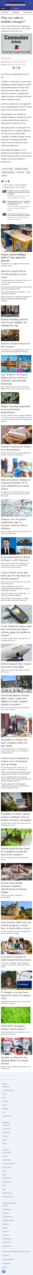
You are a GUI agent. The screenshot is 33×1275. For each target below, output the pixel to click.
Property (5, 1156)
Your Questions (27, 12)
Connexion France (8, 1203)
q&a (28, 172)
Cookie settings (6, 1263)
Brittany (5, 1105)
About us (5, 1228)
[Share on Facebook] (13, 67)
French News (4, 12)
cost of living (7, 169)
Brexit (4, 1185)
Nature (4, 1140)
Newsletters (6, 1224)
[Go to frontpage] (15, 3)
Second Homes (7, 1160)
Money (4, 1171)
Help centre (6, 1235)
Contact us (6, 1231)
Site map (4, 1267)
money (4, 176)
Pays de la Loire (7, 1116)
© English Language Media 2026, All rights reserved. (16, 1251)
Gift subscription (7, 1209)
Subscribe (16, 8)
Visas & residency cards (9, 1163)
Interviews (5, 1136)
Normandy (5, 1101)
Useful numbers (7, 1246)
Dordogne (5, 1108)
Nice (4, 1112)
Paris (4, 1097)
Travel (4, 1094)
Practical (6, 1150)
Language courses (7, 1217)
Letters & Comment (8, 1090)
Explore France (7, 1129)
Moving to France (7, 1193)
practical (20, 172)
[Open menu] (5, 8)
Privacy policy (6, 1255)
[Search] (30, 3)
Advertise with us (7, 1239)
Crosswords (6, 1125)
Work (4, 1189)
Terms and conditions (8, 1259)
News (4, 1084)
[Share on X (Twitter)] (16, 67)
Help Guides (15, 12)
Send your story (7, 1242)
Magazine (6, 1122)
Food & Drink (6, 1132)
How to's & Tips (7, 1167)
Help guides (6, 1213)
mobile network (8, 172)
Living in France (7, 1178)
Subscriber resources (8, 1220)
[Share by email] (19, 67)
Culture (5, 1143)
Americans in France (8, 1196)
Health (4, 1174)
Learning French (7, 1182)
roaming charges (21, 169)
